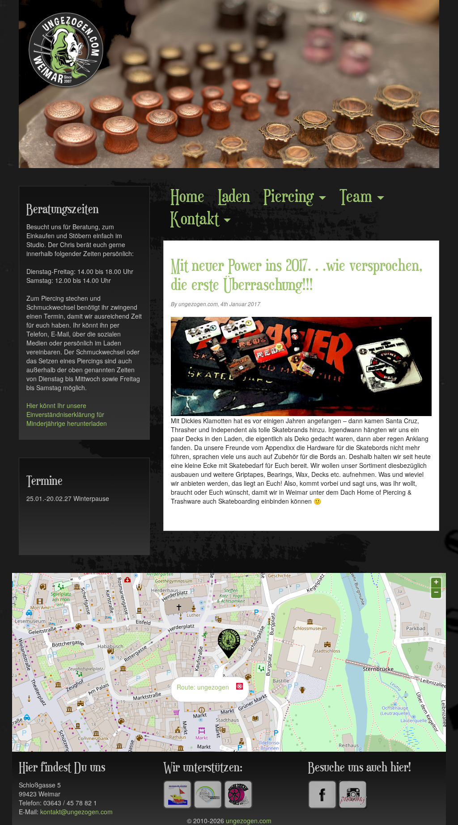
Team (357, 197)
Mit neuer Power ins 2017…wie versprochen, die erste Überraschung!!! (297, 276)
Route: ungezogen (203, 686)
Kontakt (196, 220)
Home (187, 197)
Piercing (290, 197)
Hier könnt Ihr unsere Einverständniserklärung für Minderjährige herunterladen (66, 414)
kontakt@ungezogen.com (76, 811)
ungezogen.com (248, 820)
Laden (234, 197)
